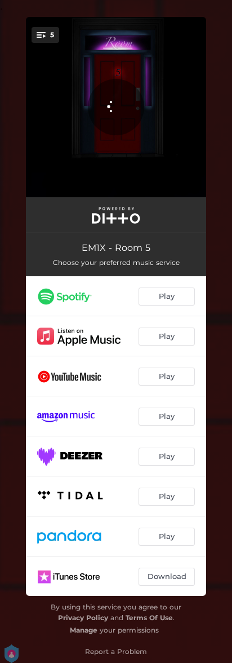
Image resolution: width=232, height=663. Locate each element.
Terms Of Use (149, 617)
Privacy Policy (83, 617)
